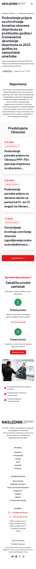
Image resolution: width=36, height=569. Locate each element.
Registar (18, 468)
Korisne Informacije (18, 500)
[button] (31, 3)
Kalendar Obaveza (18, 484)
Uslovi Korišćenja (18, 540)
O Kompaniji (18, 455)
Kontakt (18, 465)
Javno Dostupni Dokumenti (18, 487)
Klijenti (18, 497)
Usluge (18, 459)
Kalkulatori (18, 491)
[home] (14, 3)
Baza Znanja (18, 481)
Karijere (18, 494)
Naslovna (18, 452)
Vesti (18, 462)
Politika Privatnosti (18, 544)
